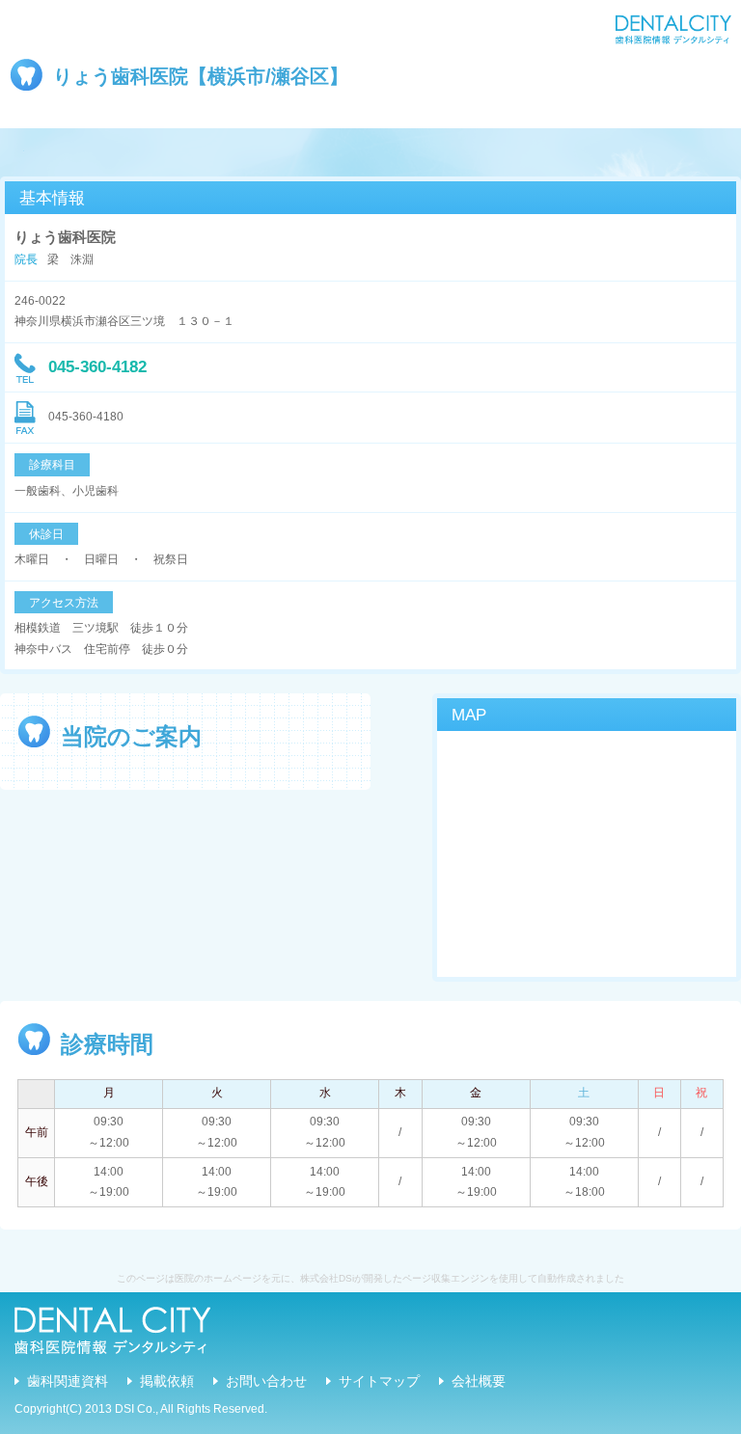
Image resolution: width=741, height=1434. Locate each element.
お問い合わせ (266, 1381)
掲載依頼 (167, 1381)
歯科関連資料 (67, 1381)
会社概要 (479, 1381)
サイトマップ (379, 1381)
